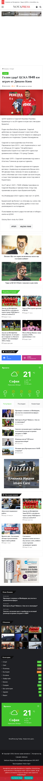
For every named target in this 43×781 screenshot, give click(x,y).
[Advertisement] (21, 43)
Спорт (12, 69)
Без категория (8, 688)
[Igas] (21, 14)
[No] (40, 773)
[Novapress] (21, 7)
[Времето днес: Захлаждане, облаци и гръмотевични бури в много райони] (11, 529)
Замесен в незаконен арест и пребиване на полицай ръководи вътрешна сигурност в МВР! (28, 431)
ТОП (14, 226)
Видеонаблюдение (25, 760)
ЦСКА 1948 (26, 226)
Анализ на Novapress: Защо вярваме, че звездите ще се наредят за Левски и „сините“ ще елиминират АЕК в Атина (10, 337)
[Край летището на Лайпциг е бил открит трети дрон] (35, 645)
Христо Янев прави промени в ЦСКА (31, 309)
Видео (5, 695)
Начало (6, 69)
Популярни (7, 404)
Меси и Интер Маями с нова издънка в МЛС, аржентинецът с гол (31, 335)
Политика (6, 668)
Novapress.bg (36, 753)
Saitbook (24, 757)
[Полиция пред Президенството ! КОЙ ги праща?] (8, 451)
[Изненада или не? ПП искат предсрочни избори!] (8, 442)
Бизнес (5, 682)
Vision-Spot (26, 764)
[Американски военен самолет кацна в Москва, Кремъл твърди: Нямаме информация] (8, 637)
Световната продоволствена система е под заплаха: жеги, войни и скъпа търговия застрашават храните (31, 540)
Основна (6, 675)
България (6, 672)
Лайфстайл (7, 678)
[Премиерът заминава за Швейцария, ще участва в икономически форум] (8, 413)
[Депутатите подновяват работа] (11, 503)
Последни (21, 404)
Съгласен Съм (17, 778)
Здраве (5, 692)
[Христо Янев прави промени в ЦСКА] (31, 301)
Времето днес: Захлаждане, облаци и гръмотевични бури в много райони (10, 538)
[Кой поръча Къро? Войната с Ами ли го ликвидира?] (8, 423)
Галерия (6, 685)
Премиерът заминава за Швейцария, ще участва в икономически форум (27, 412)
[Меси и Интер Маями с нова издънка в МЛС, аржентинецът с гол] (31, 325)
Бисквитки (28, 778)
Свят (4, 665)
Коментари (36, 404)
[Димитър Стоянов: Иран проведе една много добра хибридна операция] (21, 645)
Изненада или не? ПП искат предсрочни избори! (24, 440)
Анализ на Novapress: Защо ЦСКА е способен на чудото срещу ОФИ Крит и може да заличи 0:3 (10, 311)
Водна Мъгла (14, 760)
